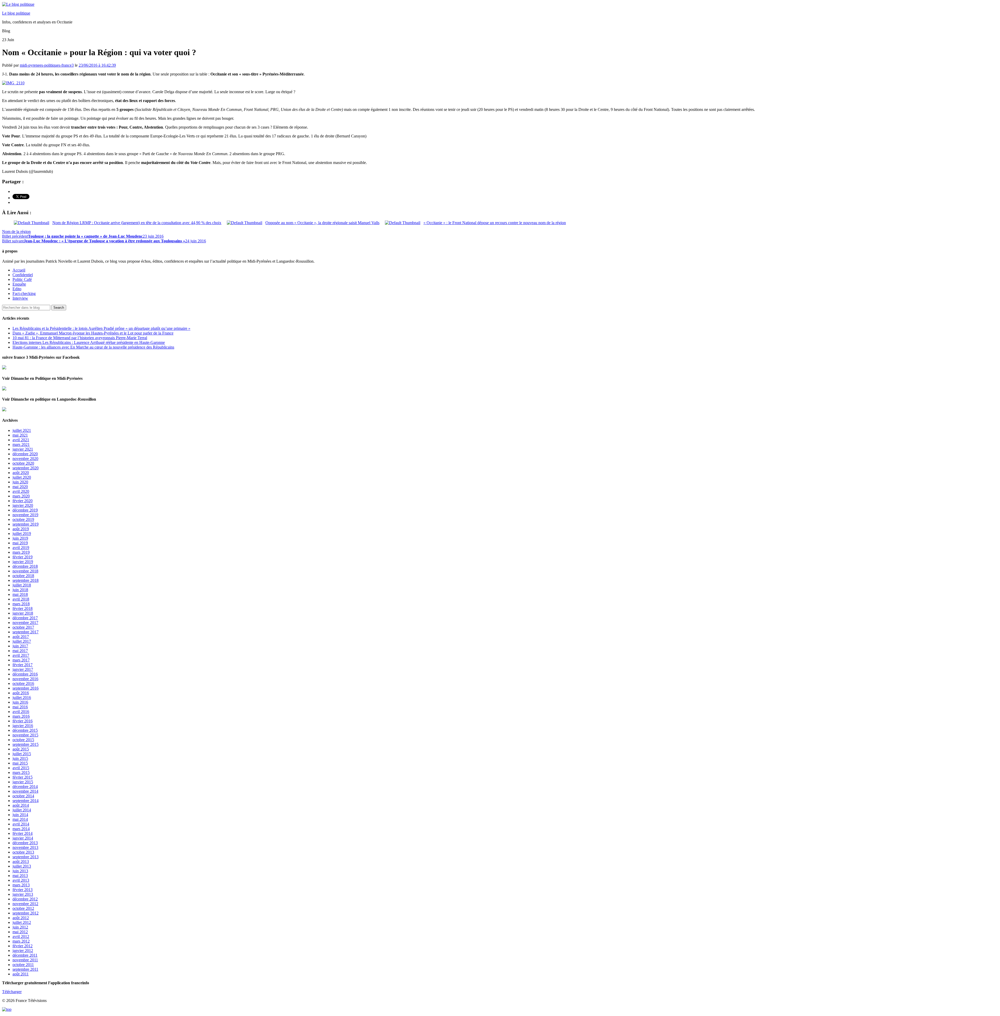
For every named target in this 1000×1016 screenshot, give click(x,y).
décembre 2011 (25, 955)
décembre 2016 (25, 674)
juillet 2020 (21, 477)
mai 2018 (20, 594)
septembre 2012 (25, 913)
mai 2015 (20, 763)
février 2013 (22, 889)
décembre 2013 (25, 843)
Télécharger (12, 991)
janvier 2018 (22, 613)
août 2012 (20, 918)
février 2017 (22, 664)
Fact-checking (24, 293)
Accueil (18, 270)
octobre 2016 (23, 683)
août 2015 (20, 749)
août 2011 (20, 974)
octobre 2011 (23, 964)
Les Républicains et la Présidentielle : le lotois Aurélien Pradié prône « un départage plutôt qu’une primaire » (101, 328)
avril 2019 (20, 547)
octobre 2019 (23, 519)
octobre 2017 (23, 627)
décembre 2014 (25, 786)
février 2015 (22, 777)
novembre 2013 (25, 847)
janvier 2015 (22, 782)
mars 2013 (21, 885)
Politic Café (22, 279)
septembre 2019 (25, 524)
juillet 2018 (21, 585)
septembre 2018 (25, 580)
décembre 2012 (25, 899)
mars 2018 (21, 604)
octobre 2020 (23, 463)
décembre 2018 (25, 566)
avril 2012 (20, 936)
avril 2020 (20, 491)
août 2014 (20, 805)
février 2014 (22, 833)
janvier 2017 (22, 669)
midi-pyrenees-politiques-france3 (47, 65)
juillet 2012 (21, 922)
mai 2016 (20, 707)
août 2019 (20, 529)
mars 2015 (21, 772)
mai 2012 (20, 932)
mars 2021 (21, 444)
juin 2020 (20, 482)
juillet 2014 (21, 810)
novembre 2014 (25, 791)
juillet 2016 (21, 697)
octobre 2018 (23, 575)
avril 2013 (20, 880)
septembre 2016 (25, 688)
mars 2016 (21, 716)
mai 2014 (20, 819)
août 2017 (20, 636)
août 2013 (20, 861)
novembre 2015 (25, 735)
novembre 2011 (25, 960)
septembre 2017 (25, 632)
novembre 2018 (25, 571)
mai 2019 (20, 543)
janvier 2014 (22, 838)
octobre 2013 (23, 852)
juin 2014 (20, 814)
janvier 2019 (22, 561)
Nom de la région (16, 231)
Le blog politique (16, 13)
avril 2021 (20, 440)
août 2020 (20, 472)
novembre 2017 (25, 622)
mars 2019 (21, 552)
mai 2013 (20, 875)
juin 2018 (20, 590)
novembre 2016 (25, 679)
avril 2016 (20, 711)
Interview (20, 298)
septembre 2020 (25, 468)
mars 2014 (21, 828)
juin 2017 (20, 646)
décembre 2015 (25, 730)
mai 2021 (20, 435)
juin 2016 (20, 702)
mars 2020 (21, 496)
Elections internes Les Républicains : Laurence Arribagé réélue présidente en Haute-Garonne (88, 342)
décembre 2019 (25, 510)
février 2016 (22, 721)
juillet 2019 (21, 533)
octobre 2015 (23, 739)
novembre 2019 (25, 515)
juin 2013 (20, 871)
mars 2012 (21, 941)
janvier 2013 (22, 894)
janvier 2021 (22, 449)
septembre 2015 (25, 744)
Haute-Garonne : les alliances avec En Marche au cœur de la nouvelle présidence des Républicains (93, 347)
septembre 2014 (25, 800)
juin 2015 (20, 758)
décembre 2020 (25, 454)
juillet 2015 (21, 754)
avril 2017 (20, 655)
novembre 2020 (25, 458)
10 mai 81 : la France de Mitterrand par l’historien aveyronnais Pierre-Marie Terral (79, 338)
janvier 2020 (22, 505)
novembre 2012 (25, 903)
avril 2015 (20, 768)
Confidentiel (22, 275)
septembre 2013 (25, 857)
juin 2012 (20, 927)
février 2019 (22, 557)
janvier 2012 (22, 950)
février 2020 (22, 500)
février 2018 (22, 608)
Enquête (19, 284)
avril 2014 (20, 824)
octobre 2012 (23, 908)
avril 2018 (20, 599)
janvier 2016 (22, 725)
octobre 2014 (23, 796)
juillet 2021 (21, 430)
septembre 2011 (25, 969)
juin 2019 (20, 538)
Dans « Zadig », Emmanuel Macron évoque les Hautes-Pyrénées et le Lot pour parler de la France (92, 333)
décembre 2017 (25, 618)
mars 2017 (21, 660)
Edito (16, 289)
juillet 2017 (21, 641)
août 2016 (20, 693)
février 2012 (22, 946)
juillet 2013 (21, 866)
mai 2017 (20, 650)
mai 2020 (20, 486)
